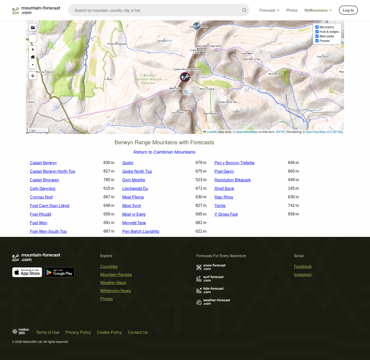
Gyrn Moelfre (133, 180)
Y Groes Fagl (226, 214)
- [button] (32, 64)
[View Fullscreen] (32, 38)
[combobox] (158, 10)
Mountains (327, 27)
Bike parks (327, 36)
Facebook (303, 266)
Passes (325, 40)
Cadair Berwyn (43, 162)
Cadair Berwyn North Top (52, 171)
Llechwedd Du (135, 188)
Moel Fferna (133, 197)
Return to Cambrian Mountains (164, 152)
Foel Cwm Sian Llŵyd (49, 205)
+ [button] (32, 49)
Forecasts (267, 10)
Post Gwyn (224, 171)
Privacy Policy (78, 332)
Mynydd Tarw (134, 223)
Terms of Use (47, 332)
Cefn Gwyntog (42, 188)
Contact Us (138, 332)
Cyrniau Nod (41, 197)
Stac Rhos (223, 197)
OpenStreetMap (246, 131)
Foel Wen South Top (48, 231)
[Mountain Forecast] (36, 10)
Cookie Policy (109, 332)
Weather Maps (113, 282)
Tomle (220, 205)
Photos (292, 10)
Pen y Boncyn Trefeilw (234, 162)
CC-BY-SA (335, 131)
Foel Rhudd (40, 214)
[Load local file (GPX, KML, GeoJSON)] (32, 27)
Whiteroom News (115, 290)
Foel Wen (38, 223)
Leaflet (211, 131)
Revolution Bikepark (232, 180)
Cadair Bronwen (44, 180)
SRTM (280, 131)
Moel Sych (131, 205)
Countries (109, 266)
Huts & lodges (329, 31)
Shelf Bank (224, 188)
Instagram (303, 274)
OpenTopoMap (316, 131)
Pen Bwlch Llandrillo (140, 231)
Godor (127, 162)
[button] (185, 77)
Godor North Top (137, 171)
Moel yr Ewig (133, 214)
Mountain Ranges (116, 274)
